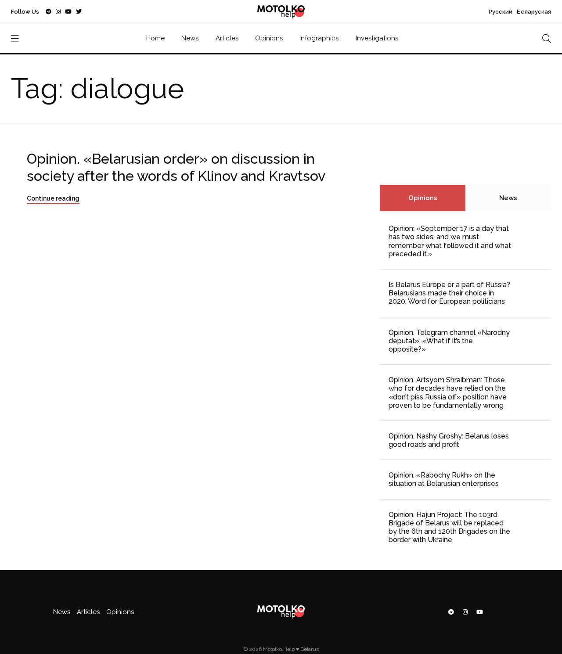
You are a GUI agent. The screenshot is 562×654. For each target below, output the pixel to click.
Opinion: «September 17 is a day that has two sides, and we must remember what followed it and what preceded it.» (450, 241)
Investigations (377, 38)
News (189, 38)
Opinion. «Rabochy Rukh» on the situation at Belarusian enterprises (444, 479)
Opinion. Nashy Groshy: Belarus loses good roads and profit (449, 440)
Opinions (269, 38)
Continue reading (53, 198)
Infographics (319, 38)
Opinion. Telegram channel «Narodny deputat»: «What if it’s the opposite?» (449, 340)
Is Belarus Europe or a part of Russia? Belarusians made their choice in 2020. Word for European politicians (449, 292)
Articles (227, 38)
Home (155, 38)
